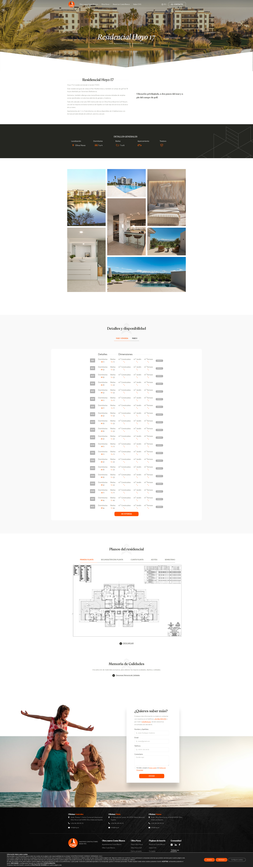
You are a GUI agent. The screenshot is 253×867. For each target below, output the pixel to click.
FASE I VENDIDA (122, 338)
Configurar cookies (237, 860)
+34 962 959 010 (160, 719)
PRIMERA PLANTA (86, 560)
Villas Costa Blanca (108, 848)
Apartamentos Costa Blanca (122, 43)
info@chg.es (146, 722)
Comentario (138, 754)
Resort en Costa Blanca (157, 844)
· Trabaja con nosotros (175, 850)
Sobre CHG (152, 848)
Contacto (152, 851)
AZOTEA (154, 560)
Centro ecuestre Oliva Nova (136, 852)
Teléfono (137, 746)
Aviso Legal (152, 768)
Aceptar (209, 860)
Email (136, 738)
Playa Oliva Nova (137, 844)
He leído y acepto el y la (151, 769)
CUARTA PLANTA (137, 560)
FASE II (134, 338)
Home (111, 43)
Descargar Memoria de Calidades (128, 675)
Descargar (128, 643)
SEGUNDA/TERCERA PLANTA (112, 560)
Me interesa (126, 514)
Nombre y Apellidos (141, 729)
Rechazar (221, 860)
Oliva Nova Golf (136, 848)
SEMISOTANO (170, 560)
